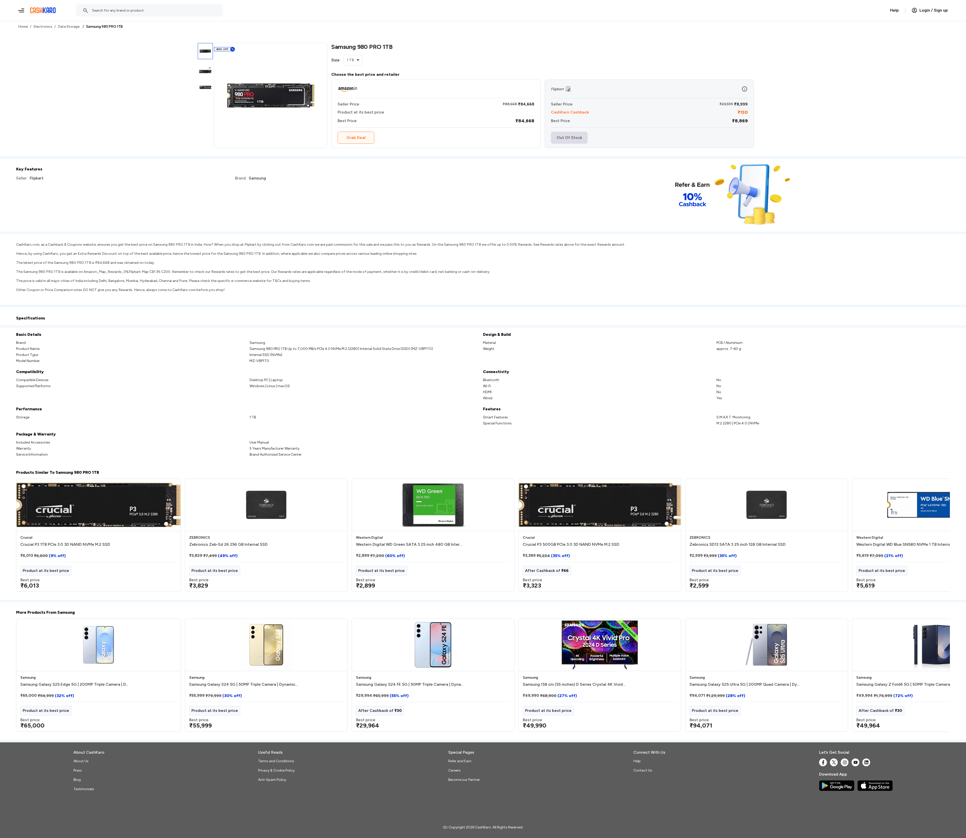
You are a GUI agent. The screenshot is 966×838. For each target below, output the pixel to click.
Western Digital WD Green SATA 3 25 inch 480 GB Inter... (409, 544)
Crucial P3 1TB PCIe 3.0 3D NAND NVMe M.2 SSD (65, 544)
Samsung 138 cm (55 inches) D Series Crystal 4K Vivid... (574, 684)
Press (77, 770)
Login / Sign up (933, 10)
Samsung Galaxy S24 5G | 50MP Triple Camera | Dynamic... (243, 684)
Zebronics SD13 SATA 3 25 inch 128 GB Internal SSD (738, 544)
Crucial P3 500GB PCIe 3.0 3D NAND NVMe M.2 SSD (571, 544)
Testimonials (83, 789)
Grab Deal (356, 137)
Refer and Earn (459, 761)
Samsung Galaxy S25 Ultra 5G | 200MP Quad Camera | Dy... (744, 684)
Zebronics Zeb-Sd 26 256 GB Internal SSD (228, 544)
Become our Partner (464, 780)
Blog (77, 780)
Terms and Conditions (276, 761)
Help (894, 10)
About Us (81, 761)
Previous (26, 537)
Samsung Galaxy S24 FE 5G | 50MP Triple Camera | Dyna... (409, 684)
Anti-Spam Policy (272, 780)
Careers (454, 770)
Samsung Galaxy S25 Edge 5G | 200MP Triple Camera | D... (74, 684)
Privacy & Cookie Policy (276, 770)
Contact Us (642, 770)
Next (936, 537)
